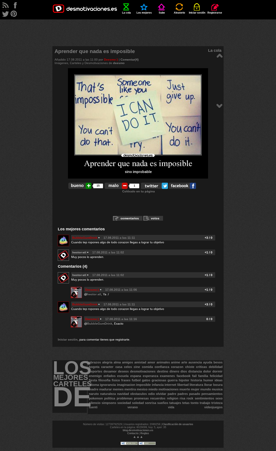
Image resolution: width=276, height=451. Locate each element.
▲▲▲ (138, 436)
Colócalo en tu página (138, 191)
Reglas (144, 433)
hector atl (94, 294)
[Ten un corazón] (219, 105)
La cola (126, 12)
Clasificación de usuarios (177, 424)
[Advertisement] (138, 29)
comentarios (130, 218)
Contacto (132, 433)
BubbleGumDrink (84, 237)
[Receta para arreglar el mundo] (219, 55)
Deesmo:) (111, 59)
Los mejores (144, 12)
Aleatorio (179, 12)
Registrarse (214, 12)
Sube (162, 12)
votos (155, 218)
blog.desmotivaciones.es (138, 430)
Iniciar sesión (197, 12)
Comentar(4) (130, 59)
